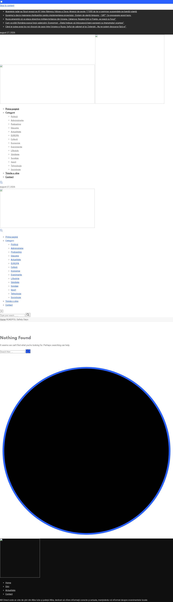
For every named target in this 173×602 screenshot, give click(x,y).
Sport (13, 162)
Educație (15, 128)
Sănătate (15, 154)
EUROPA (15, 136)
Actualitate (16, 132)
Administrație (17, 120)
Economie (15, 143)
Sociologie (16, 170)
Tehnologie (16, 166)
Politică (14, 117)
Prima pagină (12, 109)
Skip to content (7, 5)
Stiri (7, 586)
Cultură (14, 139)
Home (3, 319)
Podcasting (16, 124)
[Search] (1, 183)
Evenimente (16, 147)
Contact (9, 177)
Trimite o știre (12, 173)
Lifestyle (15, 151)
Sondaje (15, 158)
